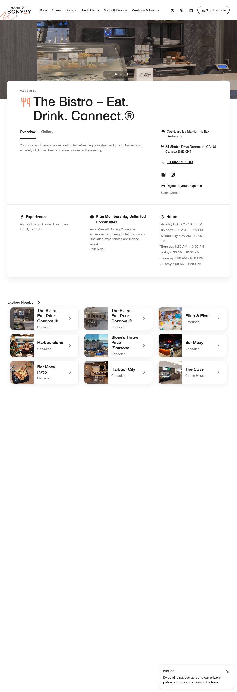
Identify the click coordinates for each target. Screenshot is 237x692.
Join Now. (112, 249)
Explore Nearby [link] (20, 302)
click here (210, 682)
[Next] (127, 74)
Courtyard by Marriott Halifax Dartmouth (192, 134)
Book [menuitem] (43, 10)
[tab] (28, 134)
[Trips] (191, 10)
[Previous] (109, 74)
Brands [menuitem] (70, 10)
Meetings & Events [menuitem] (145, 10)
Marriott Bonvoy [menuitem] (115, 10)
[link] (172, 10)
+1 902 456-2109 (180, 162)
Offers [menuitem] (56, 10)
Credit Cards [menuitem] (90, 10)
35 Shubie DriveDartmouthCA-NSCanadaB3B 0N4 (191, 149)
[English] (181, 10)
